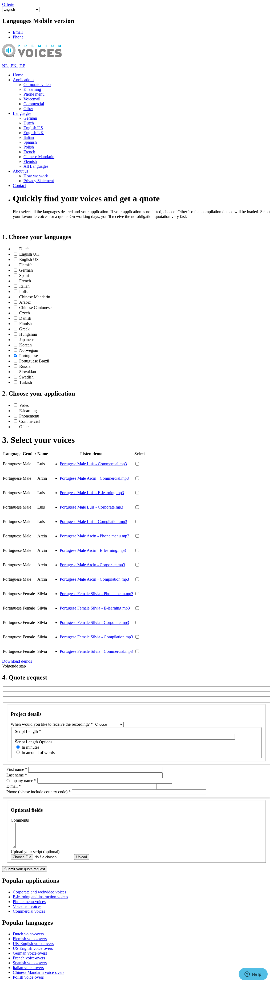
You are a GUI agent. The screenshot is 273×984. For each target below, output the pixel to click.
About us (20, 171)
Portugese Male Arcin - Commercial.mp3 (94, 478)
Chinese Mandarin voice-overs (38, 972)
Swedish (26, 377)
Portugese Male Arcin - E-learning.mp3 (93, 550)
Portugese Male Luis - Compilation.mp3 (93, 521)
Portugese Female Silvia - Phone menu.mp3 (96, 593)
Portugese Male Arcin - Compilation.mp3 (94, 579)
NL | (6, 66)
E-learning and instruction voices (40, 897)
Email (18, 32)
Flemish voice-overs (30, 938)
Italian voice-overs (28, 967)
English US (33, 128)
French (29, 152)
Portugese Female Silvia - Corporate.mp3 (94, 622)
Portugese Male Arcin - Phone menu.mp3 (94, 536)
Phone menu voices (29, 901)
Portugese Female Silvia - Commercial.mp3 (96, 651)
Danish (25, 318)
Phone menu (34, 94)
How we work (35, 176)
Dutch (28, 123)
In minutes (30, 747)
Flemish (30, 161)
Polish (28, 147)
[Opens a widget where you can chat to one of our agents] (253, 974)
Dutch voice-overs (28, 934)
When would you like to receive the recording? (52, 724)
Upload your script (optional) (35, 851)
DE (22, 66)
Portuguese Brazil (34, 361)
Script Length (28, 731)
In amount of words (38, 752)
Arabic (25, 302)
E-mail (13, 786)
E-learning (32, 89)
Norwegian (28, 350)
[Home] (39, 61)
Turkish (25, 382)
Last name (16, 775)
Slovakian (27, 371)
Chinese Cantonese (35, 307)
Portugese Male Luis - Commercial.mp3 (93, 464)
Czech (24, 313)
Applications (23, 79)
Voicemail (31, 99)
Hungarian (28, 334)
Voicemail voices (27, 906)
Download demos (17, 661)
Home (18, 75)
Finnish (25, 323)
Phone (18, 37)
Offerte (8, 4)
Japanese (26, 339)
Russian (26, 366)
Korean (25, 345)
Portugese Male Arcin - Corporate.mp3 (92, 565)
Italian (28, 137)
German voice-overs (30, 953)
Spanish (30, 142)
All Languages (35, 166)
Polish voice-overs (28, 977)
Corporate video (37, 84)
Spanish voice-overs (30, 962)
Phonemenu (29, 416)
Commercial (33, 103)
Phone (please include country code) (38, 792)
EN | (15, 66)
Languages (22, 113)
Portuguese (28, 355)
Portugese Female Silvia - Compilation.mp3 (96, 637)
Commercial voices (29, 911)
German (30, 118)
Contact (19, 185)
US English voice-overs (33, 948)
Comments (20, 820)
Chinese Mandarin (38, 156)
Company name (21, 780)
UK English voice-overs (33, 943)
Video (24, 405)
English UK (33, 132)
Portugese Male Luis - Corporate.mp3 (91, 507)
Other (28, 108)
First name (16, 769)
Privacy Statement (38, 180)
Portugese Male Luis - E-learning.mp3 (92, 492)
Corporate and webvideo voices (39, 892)
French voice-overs (29, 958)
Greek (24, 329)
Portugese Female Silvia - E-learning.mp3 (95, 608)
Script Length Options (33, 742)
